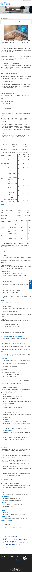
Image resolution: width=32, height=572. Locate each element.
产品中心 (5, 556)
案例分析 (21, 15)
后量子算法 (8, 547)
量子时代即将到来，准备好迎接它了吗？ (10, 541)
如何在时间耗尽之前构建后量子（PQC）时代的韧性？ (12, 544)
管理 (27, 485)
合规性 (25, 508)
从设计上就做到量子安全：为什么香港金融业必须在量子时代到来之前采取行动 (16, 542)
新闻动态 (8, 18)
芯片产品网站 (18, 570)
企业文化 (2, 558)
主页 (6, 18)
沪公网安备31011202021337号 (18, 569)
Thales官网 (15, 570)
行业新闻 (12, 15)
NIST (5, 547)
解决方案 (6, 521)
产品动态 (17, 15)
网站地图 (23, 569)
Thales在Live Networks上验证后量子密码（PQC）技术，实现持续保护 (15, 539)
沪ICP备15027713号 (12, 569)
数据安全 (22, 50)
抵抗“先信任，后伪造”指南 (7, 538)
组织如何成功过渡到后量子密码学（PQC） (10, 536)
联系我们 (16, 556)
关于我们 (2, 556)
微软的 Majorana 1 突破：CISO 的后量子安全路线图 (8, 552)
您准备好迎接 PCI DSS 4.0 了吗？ (6, 551)
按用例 (12, 558)
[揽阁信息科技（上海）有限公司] (5, 3)
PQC (3, 547)
